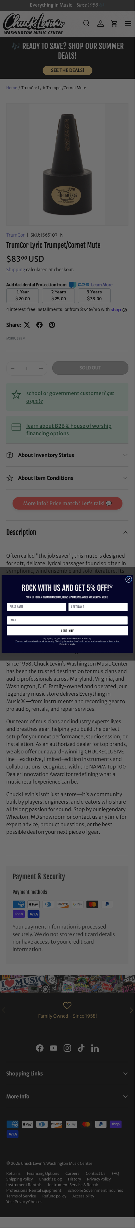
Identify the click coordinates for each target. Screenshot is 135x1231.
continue (67, 631)
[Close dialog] (129, 579)
